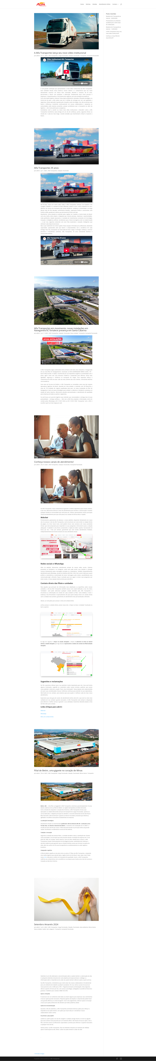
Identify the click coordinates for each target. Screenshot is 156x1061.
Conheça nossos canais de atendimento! (54, 461)
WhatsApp (43, 713)
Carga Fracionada (63, 55)
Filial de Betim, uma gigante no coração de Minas (58, 770)
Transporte (83, 55)
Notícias (88, 4)
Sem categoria (50, 929)
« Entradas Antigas (39, 1053)
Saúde (44, 929)
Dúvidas (95, 4)
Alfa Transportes (53, 55)
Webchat (43, 710)
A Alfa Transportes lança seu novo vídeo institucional (60, 52)
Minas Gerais (83, 773)
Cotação (70, 55)
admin (38, 55)
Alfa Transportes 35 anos (46, 167)
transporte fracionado (93, 55)
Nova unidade (38, 929)
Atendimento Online (104, 4)
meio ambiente (84, 927)
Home (82, 4)
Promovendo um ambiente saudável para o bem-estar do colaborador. (113, 22)
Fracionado (76, 55)
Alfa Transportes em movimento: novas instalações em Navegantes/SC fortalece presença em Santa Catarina (61, 329)
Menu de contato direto (47, 716)
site (45, 857)
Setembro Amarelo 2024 (46, 924)
